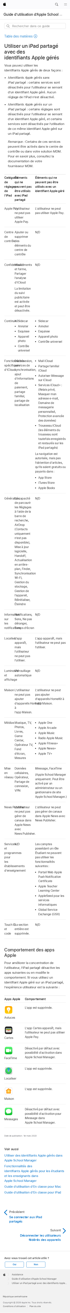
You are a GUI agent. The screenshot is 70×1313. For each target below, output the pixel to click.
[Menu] (65, 4)
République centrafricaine (15, 1296)
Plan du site (35, 1306)
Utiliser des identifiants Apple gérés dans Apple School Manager (33, 1158)
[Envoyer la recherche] (8, 26)
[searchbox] (35, 26)
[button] (56, 4)
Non (36, 1264)
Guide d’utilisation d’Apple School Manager (34, 1279)
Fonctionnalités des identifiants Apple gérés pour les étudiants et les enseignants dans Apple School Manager (34, 1173)
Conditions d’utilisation (14, 1306)
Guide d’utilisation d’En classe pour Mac (32, 1186)
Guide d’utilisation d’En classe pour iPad (32, 1192)
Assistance (17, 1274)
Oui (14, 1264)
